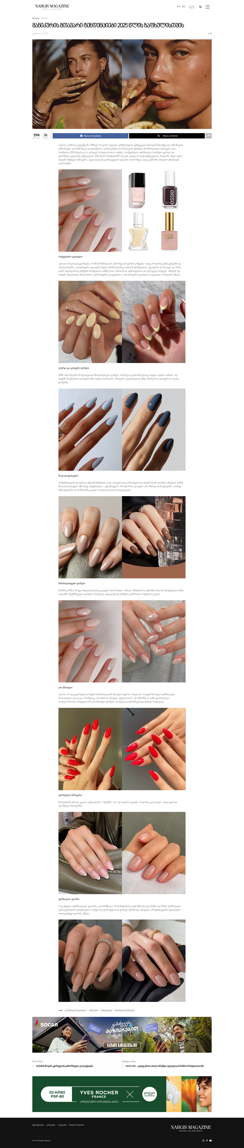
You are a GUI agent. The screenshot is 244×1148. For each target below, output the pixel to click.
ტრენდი (44, 18)
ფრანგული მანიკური (124, 1010)
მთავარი (35, 18)
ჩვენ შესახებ (38, 1125)
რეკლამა (62, 1125)
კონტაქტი (50, 1125)
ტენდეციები (106, 1010)
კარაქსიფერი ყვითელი (75, 1010)
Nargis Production (76, 1125)
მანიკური (94, 1010)
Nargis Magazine (44, 1140)
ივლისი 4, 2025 (40, 33)
